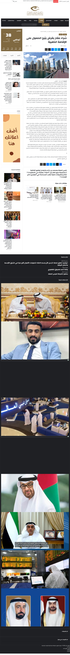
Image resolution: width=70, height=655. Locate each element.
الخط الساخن (48, 21)
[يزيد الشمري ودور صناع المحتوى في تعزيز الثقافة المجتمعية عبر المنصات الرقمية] (12, 177)
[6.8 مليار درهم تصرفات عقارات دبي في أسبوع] (35, 455)
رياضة (25, 21)
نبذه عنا (4, 21)
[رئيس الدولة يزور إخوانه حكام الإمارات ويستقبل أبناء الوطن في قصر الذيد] (35, 493)
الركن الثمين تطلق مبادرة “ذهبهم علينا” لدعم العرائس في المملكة (8, 224)
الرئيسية (67, 21)
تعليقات (5, 56)
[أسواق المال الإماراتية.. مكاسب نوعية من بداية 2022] (35, 417)
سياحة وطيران (11, 21)
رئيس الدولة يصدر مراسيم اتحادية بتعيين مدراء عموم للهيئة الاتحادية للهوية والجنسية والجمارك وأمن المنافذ (7, 98)
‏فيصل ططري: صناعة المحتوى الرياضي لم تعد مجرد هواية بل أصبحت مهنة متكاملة (8, 86)
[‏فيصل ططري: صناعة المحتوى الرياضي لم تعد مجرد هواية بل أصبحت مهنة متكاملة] (16, 84)
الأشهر (18, 56)
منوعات (56, 21)
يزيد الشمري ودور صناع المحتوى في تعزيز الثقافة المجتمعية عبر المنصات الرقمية (8, 186)
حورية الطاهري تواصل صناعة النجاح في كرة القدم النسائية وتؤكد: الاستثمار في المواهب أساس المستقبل (7, 244)
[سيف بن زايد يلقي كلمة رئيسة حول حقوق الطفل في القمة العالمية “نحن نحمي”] (35, 531)
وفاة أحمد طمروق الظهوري (7, 73)
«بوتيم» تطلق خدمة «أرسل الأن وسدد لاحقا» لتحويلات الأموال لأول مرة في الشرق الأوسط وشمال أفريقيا (8, 65)
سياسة (35, 21)
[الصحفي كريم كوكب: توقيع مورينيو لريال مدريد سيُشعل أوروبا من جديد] (35, 341)
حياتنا (30, 21)
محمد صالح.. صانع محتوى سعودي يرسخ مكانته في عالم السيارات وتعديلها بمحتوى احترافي (8, 205)
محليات (61, 21)
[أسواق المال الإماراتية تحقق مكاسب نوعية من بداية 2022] (35, 570)
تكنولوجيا (19, 21)
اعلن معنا (46, 25)
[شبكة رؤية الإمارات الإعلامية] (35, 11)
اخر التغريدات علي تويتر (63, 640)
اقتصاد (41, 21)
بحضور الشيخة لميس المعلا (14, 79)
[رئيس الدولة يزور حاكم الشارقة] (35, 608)
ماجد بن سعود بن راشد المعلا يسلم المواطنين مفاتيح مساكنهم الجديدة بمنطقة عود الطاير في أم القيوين (46, 197)
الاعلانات (68, 651)
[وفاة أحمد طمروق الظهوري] (16, 75)
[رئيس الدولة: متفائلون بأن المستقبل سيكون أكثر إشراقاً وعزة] (35, 302)
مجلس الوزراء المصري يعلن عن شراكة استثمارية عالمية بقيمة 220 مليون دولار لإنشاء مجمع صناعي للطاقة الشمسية (60, 197)
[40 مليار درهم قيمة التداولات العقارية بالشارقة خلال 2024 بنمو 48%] (32, 190)
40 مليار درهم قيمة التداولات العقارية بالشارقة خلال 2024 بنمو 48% (32, 197)
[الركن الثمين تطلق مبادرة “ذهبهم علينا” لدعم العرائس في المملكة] (12, 216)
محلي (61, 35)
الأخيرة (12, 56)
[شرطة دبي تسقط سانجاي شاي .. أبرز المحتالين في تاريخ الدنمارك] (35, 379)
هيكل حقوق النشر (66, 649)
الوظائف (68, 650)
